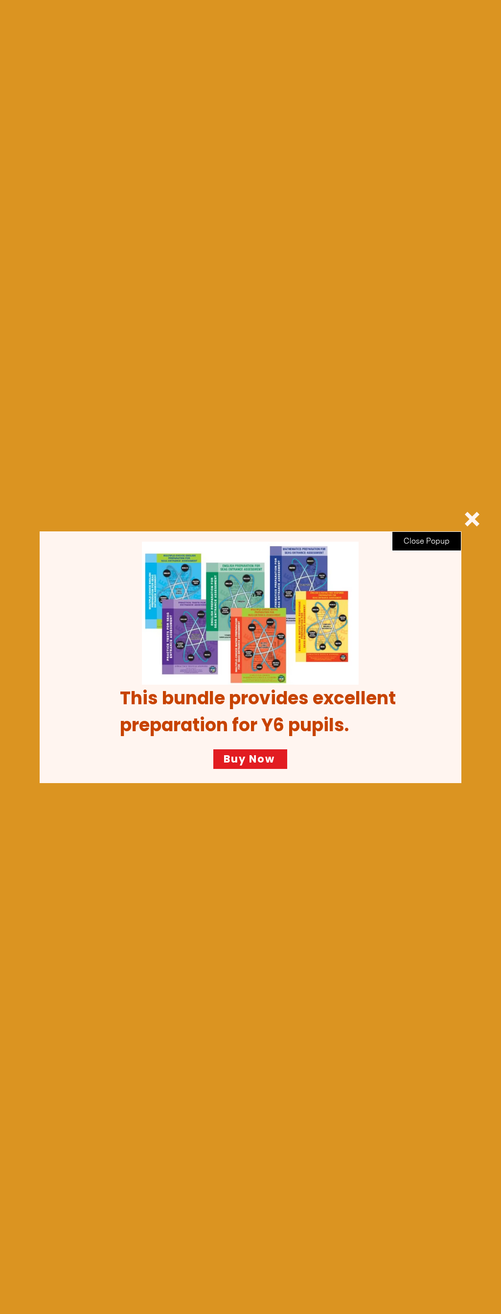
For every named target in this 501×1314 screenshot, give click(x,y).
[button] (472, 519)
